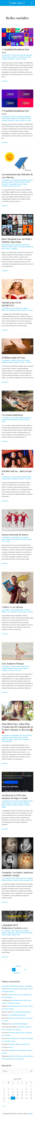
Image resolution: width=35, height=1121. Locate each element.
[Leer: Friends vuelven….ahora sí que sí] (17, 458)
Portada (27, 360)
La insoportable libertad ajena (22, 1012)
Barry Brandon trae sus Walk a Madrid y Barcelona (17, 240)
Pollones (23, 933)
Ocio (18, 57)
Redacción (23, 57)
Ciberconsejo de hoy (25, 418)
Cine (20, 735)
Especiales (29, 55)
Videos (18, 120)
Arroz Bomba (15, 180)
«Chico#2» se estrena (12, 606)
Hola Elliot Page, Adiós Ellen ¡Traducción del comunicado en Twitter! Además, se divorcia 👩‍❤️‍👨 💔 (17, 728)
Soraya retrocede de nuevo (15, 534)
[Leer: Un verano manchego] (17, 401)
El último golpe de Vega (13, 357)
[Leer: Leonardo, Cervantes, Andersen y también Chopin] (17, 853)
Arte (12, 116)
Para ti (11, 1047)
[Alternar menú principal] (31, 3)
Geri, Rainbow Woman (13, 663)
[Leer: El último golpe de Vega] (17, 346)
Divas (18, 55)
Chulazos (13, 245)
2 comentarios (6, 610)
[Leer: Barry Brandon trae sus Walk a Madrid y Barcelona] (17, 225)
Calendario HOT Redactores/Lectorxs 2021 (14, 926)
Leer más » (5, 81)
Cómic (22, 610)
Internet (4, 57)
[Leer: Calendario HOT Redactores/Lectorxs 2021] (17, 916)
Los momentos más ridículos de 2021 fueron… (17, 176)
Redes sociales (25, 182)
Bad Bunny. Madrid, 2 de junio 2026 (19, 1044)
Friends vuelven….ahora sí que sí (17, 472)
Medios (9, 57)
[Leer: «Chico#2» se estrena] (17, 587)
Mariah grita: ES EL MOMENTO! (11, 304)
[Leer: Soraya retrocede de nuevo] (17, 520)
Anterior (17, 966)
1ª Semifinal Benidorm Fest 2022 (15, 112)
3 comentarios (6, 180)
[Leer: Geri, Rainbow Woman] (17, 651)
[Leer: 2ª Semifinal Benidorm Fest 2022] (17, 37)
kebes (31, 1113)
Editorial (22, 55)
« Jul (3, 1106)
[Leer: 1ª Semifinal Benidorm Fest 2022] (17, 98)
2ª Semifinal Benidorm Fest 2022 (15, 51)
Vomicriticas (5, 186)
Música (14, 57)
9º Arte (13, 55)
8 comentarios (6, 55)
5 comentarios (6, 116)
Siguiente (17, 973)
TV (14, 59)
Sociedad (10, 59)
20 (25, 969)
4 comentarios (6, 537)
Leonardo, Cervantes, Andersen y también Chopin (17, 874)
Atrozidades (23, 180)
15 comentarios (6, 878)
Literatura (4, 420)
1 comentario (5, 418)
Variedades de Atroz (16, 184)
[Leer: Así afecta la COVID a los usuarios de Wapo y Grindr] (17, 782)
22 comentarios (6, 931)
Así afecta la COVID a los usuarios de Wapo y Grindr (15, 797)
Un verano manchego (12, 414)
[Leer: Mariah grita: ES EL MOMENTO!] (17, 289)
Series (9, 479)
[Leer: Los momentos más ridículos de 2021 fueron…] (17, 161)
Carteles (26, 931)
